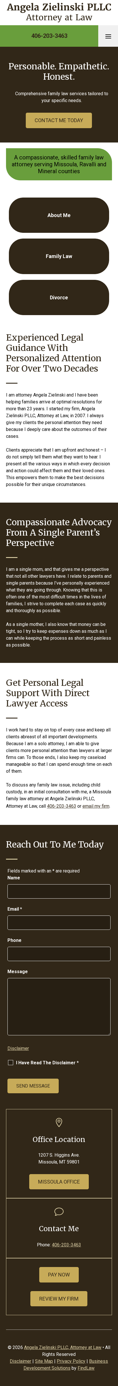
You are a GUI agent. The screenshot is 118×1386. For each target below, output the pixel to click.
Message (17, 971)
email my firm (95, 806)
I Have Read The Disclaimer (47, 1062)
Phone (14, 940)
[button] (108, 36)
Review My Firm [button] (58, 1299)
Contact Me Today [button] (59, 120)
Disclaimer (18, 1048)
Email (14, 909)
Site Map (44, 1361)
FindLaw (86, 1368)
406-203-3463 (49, 35)
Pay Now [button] (59, 1275)
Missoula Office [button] (59, 1182)
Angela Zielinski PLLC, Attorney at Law (62, 1347)
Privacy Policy (71, 1361)
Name (13, 878)
